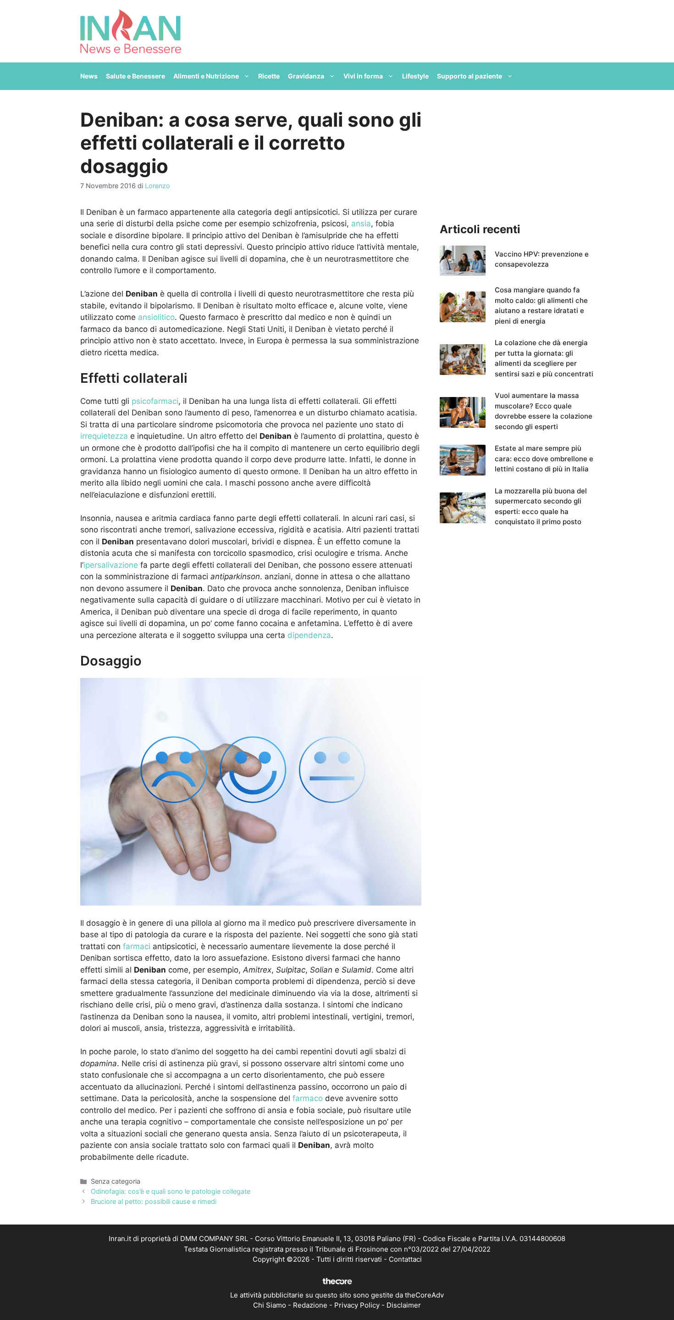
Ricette (269, 76)
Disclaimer (404, 1305)
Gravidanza (306, 76)
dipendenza (309, 635)
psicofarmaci (155, 401)
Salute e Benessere (135, 76)
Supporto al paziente (469, 76)
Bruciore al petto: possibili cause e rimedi (153, 1201)
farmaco (308, 1098)
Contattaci (405, 1259)
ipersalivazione (110, 565)
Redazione (310, 1305)
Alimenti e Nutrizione (206, 76)
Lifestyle (415, 76)
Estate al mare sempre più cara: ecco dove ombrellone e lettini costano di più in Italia (544, 458)
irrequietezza (105, 436)
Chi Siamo (269, 1305)
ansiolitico (156, 317)
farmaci (135, 946)
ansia (361, 223)
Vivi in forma (363, 76)
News (89, 76)
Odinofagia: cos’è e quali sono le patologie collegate (170, 1191)
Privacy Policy (357, 1305)
